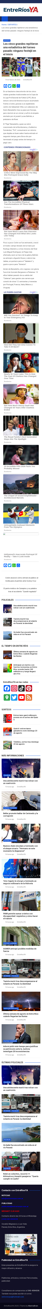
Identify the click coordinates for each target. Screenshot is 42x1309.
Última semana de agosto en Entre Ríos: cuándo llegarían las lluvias (25, 654)
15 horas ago (9, 787)
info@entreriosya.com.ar (12, 1198)
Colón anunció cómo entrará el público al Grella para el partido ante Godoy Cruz (21, 579)
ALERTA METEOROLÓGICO (11, 1008)
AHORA (6, 908)
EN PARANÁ (7, 976)
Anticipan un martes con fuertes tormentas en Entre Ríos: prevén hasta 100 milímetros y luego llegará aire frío (25, 669)
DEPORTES (7, 40)
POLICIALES (7, 775)
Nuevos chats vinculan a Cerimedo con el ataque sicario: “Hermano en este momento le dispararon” (20, 848)
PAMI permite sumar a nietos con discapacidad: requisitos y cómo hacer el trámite (20, 916)
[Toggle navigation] (10, 18)
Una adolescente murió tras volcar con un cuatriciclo (25, 606)
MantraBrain (33, 1306)
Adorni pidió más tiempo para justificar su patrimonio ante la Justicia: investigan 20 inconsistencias (20, 1049)
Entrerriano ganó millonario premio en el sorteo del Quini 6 (25, 717)
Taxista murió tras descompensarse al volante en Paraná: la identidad (25, 621)
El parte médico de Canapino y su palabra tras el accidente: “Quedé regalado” (20, 590)
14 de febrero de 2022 (12, 80)
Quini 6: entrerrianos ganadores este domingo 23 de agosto (25, 730)
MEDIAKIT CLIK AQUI (10, 1211)
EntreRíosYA (27, 80)
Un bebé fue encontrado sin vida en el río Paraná (25, 633)
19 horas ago (9, 1020)
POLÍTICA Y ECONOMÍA (10, 808)
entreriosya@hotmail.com (13, 1297)
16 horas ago (9, 819)
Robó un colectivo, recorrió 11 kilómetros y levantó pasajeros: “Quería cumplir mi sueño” (20, 1176)
